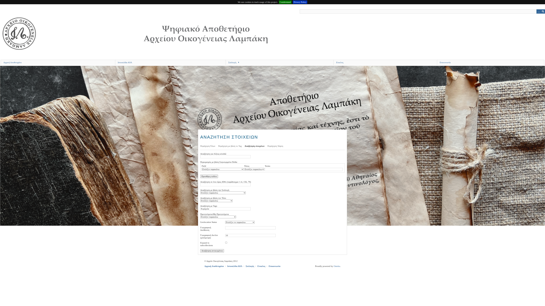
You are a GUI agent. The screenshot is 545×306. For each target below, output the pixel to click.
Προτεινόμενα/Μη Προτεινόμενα (214, 214)
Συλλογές (232, 62)
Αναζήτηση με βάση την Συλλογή (214, 190)
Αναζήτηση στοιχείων (255, 146)
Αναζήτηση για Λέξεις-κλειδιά (213, 154)
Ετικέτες (339, 62)
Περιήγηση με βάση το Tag (230, 146)
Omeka (337, 266)
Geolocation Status (208, 222)
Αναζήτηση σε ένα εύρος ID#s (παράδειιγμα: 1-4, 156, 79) (225, 182)
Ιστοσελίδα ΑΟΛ (125, 62)
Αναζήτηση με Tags (208, 206)
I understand (285, 2)
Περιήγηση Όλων (207, 146)
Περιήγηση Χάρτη (275, 146)
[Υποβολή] (543, 11)
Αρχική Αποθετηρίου (12, 62)
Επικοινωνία (445, 62)
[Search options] (538, 11)
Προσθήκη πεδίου (209, 176)
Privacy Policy (300, 2)
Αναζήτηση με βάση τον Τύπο (213, 198)
